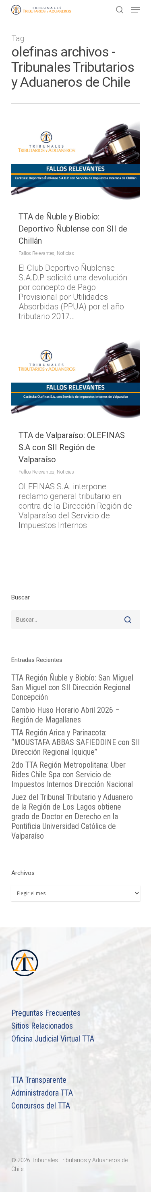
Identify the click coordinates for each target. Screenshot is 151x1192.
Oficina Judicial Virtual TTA (52, 1039)
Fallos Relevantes (36, 253)
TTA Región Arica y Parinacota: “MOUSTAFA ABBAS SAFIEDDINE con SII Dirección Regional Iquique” (75, 742)
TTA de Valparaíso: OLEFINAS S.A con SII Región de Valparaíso (72, 447)
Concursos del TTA (40, 1106)
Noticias (65, 253)
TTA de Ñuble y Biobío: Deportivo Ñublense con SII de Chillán (73, 229)
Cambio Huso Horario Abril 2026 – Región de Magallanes (65, 714)
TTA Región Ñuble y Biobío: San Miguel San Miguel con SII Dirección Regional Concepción (72, 687)
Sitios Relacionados (42, 1026)
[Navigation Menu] (135, 10)
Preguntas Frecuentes (46, 1013)
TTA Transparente (38, 1080)
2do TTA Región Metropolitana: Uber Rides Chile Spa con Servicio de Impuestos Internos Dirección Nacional (72, 774)
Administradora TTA (42, 1093)
